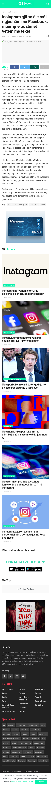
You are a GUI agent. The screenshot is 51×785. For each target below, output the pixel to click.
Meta (31, 747)
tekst (43, 205)
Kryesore (8, 426)
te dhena (21, 761)
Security (38, 697)
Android (11, 725)
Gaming (22, 693)
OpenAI (6, 752)
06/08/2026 (7, 441)
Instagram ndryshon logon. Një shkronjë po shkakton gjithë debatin (23, 292)
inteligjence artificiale (31, 738)
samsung (14, 756)
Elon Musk (35, 730)
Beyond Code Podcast (8, 706)
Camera (22, 689)
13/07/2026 (7, 491)
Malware (6, 747)
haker (34, 734)
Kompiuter (23, 703)
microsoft (40, 747)
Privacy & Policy (31, 771)
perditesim (16, 752)
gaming (16, 734)
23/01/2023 (6, 36)
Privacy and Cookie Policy (22, 781)
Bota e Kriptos (8, 711)
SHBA (23, 756)
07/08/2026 (7, 391)
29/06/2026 (7, 541)
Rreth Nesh (6, 771)
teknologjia (43, 761)
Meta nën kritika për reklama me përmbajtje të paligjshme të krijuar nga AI (24, 434)
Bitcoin (5, 730)
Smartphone (40, 701)
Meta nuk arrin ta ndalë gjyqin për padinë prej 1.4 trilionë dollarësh (21, 339)
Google (25, 734)
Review (38, 693)
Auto (4, 701)
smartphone (41, 756)
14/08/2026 (7, 297)
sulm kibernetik (9, 761)
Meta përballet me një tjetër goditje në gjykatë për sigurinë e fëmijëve (24, 386)
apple (43, 725)
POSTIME (34, 205)
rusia (5, 756)
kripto (14, 743)
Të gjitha (39, 705)
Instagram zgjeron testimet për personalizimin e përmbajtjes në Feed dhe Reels (24, 534)
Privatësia (27, 752)
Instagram (23, 205)
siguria (31, 756)
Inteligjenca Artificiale (15, 379)
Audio (4, 697)
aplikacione (33, 725)
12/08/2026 (7, 344)
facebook (12, 205)
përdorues (39, 752)
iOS (43, 738)
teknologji (32, 761)
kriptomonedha (25, 743)
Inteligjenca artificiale (11, 738)
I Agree (41, 781)
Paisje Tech (40, 689)
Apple (4, 693)
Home (4, 12)
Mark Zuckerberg (19, 747)
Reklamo (17, 771)
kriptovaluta (38, 743)
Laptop (22, 711)
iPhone (5, 743)
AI (4, 725)
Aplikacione (12, 12)
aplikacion (21, 725)
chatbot (15, 730)
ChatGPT (24, 730)
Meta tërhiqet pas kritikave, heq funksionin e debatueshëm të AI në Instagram (22, 484)
